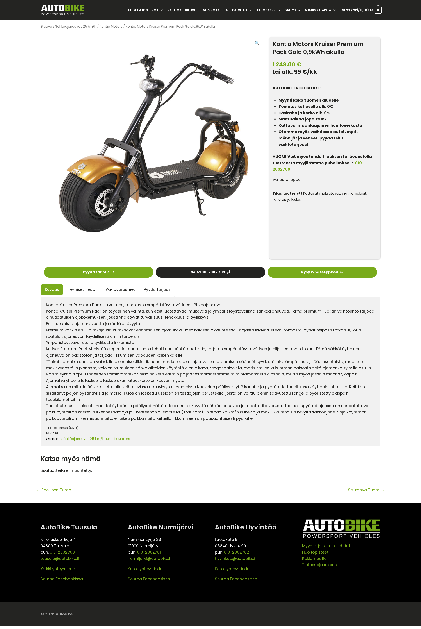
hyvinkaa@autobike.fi (235, 558)
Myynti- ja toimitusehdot (326, 546)
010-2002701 (149, 552)
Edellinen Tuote (54, 490)
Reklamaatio (314, 558)
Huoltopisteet (315, 552)
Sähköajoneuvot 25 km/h (75, 26)
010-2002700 (62, 552)
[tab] (52, 289)
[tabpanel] (210, 372)
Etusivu (46, 26)
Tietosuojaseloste (319, 564)
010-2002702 (236, 552)
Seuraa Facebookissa (62, 579)
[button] (257, 43)
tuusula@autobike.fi (60, 558)
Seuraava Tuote (366, 490)
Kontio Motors (111, 26)
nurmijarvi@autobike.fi (149, 558)
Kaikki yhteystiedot (59, 569)
